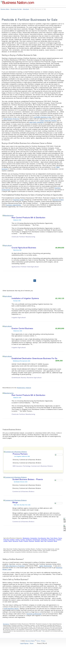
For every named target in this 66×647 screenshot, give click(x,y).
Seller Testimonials (45, 566)
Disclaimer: (6, 624)
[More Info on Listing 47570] (57, 268)
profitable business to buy (42, 117)
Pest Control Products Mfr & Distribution (28, 217)
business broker (58, 200)
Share (32, 643)
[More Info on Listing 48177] (56, 523)
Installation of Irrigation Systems (25, 298)
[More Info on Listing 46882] (56, 468)
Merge (15, 502)
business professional (34, 614)
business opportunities (13, 205)
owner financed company (48, 120)
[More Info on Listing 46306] (57, 319)
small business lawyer (11, 608)
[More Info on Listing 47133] (56, 493)
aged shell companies (36, 122)
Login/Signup (24, 643)
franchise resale (18, 200)
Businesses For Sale (16, 9)
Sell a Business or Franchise (15, 566)
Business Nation (5, 9)
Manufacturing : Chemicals (24, 387)
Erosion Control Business (22, 328)
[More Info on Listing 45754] (57, 349)
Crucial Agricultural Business (24, 247)
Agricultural (26, 9)
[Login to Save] (62, 239)
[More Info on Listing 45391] (57, 238)
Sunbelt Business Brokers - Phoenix (27, 479)
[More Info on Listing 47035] (57, 379)
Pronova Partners (20, 454)
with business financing (11, 119)
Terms (38, 641)
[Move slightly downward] (64, 528)
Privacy (43, 641)
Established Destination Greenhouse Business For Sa (34, 358)
